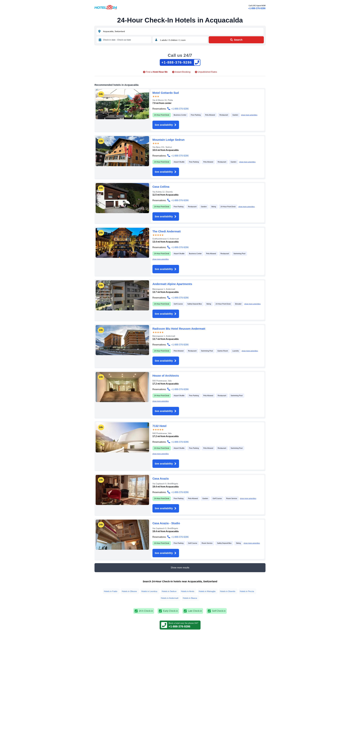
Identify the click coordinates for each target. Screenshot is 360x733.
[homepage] (105, 7)
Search (238, 39)
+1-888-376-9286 (257, 8)
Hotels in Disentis (227, 591)
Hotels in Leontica (149, 591)
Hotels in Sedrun (169, 591)
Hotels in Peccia (247, 591)
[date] (100, 39)
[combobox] (183, 31)
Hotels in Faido (110, 591)
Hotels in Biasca (190, 598)
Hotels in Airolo (187, 591)
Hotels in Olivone (129, 591)
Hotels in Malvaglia (207, 591)
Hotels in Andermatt (169, 598)
